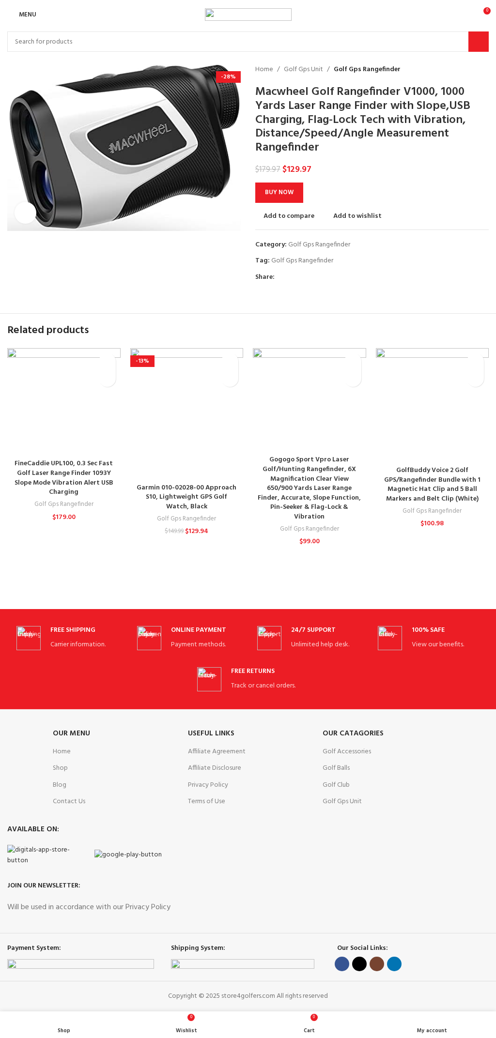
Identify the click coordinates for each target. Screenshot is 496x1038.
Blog (59, 785)
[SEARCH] (478, 41)
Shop (60, 768)
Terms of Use (206, 801)
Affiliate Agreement (217, 751)
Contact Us (69, 801)
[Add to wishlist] (107, 361)
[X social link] (291, 277)
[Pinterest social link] (302, 277)
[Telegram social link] (324, 277)
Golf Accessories (347, 751)
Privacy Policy (208, 785)
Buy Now (279, 192)
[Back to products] (471, 70)
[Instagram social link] (377, 964)
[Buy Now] (107, 378)
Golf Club (336, 785)
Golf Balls (336, 768)
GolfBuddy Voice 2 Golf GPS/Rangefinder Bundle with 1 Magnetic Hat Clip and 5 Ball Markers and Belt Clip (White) (432, 484)
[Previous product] (459, 70)
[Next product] (483, 70)
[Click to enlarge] (25, 213)
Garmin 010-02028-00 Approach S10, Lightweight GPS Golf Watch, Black (186, 497)
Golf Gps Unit (303, 69)
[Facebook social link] (280, 277)
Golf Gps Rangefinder (367, 69)
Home (264, 69)
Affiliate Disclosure (214, 768)
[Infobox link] (67, 638)
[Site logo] (248, 14)
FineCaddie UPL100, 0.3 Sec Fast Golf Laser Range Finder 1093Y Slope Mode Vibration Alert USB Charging (64, 478)
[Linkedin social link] (313, 277)
